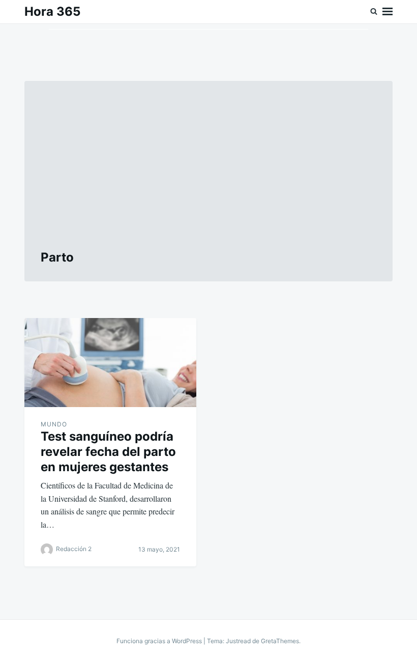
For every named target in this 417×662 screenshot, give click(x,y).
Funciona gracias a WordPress (159, 641)
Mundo (54, 424)
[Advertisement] (208, 173)
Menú (387, 11)
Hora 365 (52, 11)
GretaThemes (280, 641)
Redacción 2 (74, 549)
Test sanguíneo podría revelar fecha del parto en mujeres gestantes (108, 451)
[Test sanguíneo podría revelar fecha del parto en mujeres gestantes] (110, 362)
